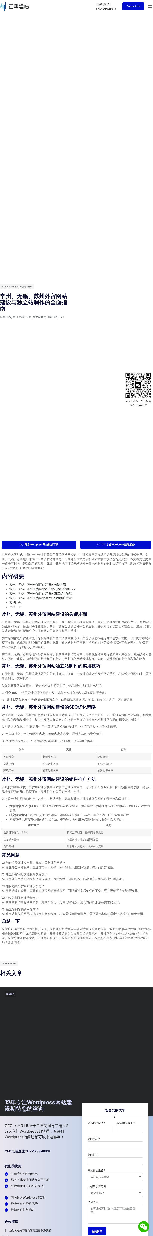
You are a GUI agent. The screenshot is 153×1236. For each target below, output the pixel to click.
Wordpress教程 (10, 286)
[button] (150, 6)
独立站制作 (39, 317)
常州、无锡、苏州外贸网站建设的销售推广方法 (40, 598)
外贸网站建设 (26, 286)
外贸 (8, 317)
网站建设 (52, 317)
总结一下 (15, 607)
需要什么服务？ (97, 1170)
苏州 (62, 317)
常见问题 (15, 602)
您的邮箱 (93, 1154)
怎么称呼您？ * (96, 1122)
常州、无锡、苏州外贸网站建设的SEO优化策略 (40, 593)
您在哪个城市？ (126, 1122)
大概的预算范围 (97, 1186)
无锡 (28, 317)
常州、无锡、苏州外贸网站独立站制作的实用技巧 (42, 589)
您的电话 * (94, 1138)
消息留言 (93, 1202)
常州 (15, 317)
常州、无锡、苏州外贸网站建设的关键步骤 (37, 584)
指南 (22, 317)
